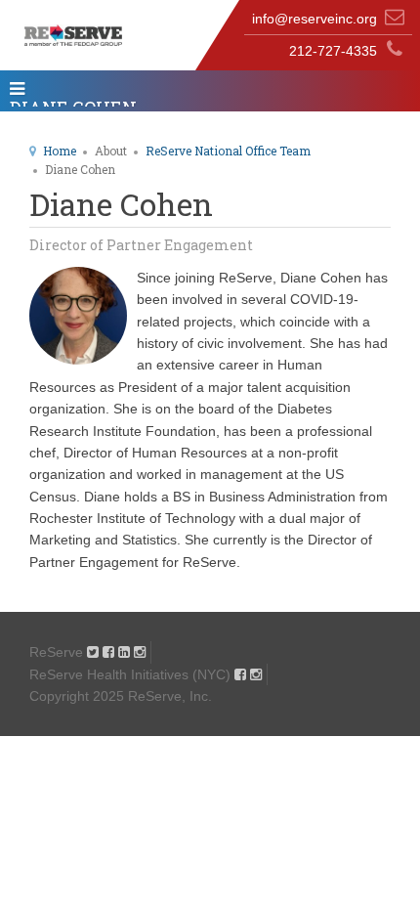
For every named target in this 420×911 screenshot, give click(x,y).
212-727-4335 (333, 51)
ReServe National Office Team (228, 150)
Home (59, 150)
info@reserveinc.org (314, 18)
